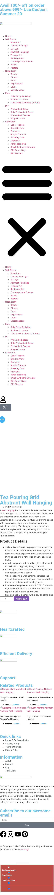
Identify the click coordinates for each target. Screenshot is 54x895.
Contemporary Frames (21, 61)
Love (12, 86)
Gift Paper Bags (18, 150)
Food (12, 80)
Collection (10, 121)
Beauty (13, 74)
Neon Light (10, 71)
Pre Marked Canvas (20, 115)
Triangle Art (16, 55)
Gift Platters (16, 153)
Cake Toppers (17, 124)
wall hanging (8, 510)
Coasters (14, 131)
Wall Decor (10, 39)
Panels (13, 64)
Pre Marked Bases (19, 109)
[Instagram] (10, 834)
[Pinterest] (25, 834)
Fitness (13, 77)
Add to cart (21, 598)
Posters (14, 67)
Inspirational (16, 83)
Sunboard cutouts (19, 99)
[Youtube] (17, 834)
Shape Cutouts (17, 118)
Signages (15, 140)
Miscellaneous (17, 90)
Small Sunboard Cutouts (22, 147)
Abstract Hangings (19, 52)
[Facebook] (3, 834)
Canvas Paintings (19, 45)
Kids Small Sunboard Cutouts (25, 102)
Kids (7, 93)
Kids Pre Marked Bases (21, 112)
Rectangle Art (17, 58)
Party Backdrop (18, 143)
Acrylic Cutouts (18, 134)
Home (8, 36)
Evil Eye (14, 48)
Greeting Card (17, 137)
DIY (7, 105)
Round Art (15, 42)
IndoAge (25, 849)
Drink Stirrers (17, 128)
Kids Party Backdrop (20, 96)
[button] (27, 210)
